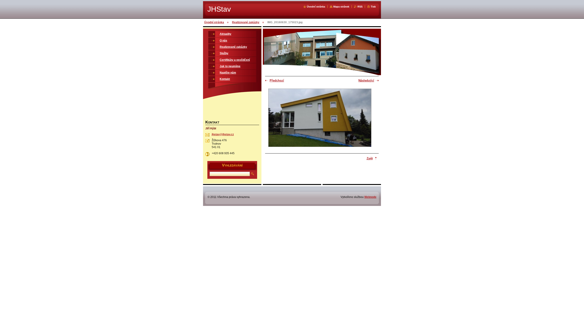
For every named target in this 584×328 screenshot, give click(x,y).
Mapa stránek (341, 6)
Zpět (370, 158)
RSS (359, 6)
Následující (366, 80)
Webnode (370, 197)
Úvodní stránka (316, 6)
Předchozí (277, 80)
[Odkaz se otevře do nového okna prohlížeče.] (319, 118)
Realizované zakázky (245, 22)
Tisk (373, 6)
